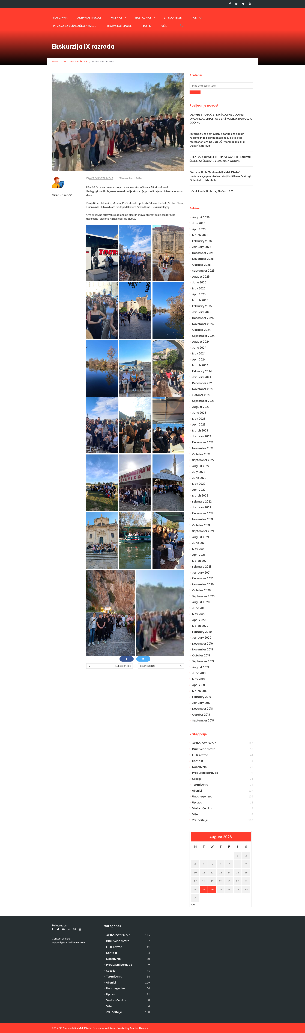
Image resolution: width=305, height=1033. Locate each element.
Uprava (197, 802)
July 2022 (198, 472)
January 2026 (201, 247)
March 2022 (200, 495)
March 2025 (200, 300)
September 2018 (203, 720)
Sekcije (196, 779)
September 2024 (203, 336)
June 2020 (199, 608)
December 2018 (202, 709)
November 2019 (202, 649)
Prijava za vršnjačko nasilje (74, 26)
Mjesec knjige (123, 666)
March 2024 (200, 365)
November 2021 (202, 519)
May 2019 (198, 679)
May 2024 (199, 353)
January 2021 (201, 572)
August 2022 (201, 466)
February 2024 (202, 371)
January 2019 (201, 703)
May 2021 (198, 549)
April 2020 (199, 620)
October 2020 (201, 590)
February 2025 (202, 306)
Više (164, 26)
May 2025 (198, 288)
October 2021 (201, 525)
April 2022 (198, 490)
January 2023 (201, 436)
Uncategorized (202, 796)
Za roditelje (173, 17)
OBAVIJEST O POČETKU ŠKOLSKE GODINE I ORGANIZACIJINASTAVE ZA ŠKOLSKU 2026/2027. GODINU (221, 118)
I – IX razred (200, 755)
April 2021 (198, 555)
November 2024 (203, 324)
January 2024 (201, 377)
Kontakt (198, 17)
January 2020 (201, 637)
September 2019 (203, 661)
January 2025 (201, 312)
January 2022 (201, 507)
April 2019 (198, 685)
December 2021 (202, 513)
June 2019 (199, 673)
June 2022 (199, 478)
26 (212, 889)
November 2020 (203, 584)
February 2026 (202, 241)
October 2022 (201, 454)
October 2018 (201, 715)
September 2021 (203, 531)
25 (203, 889)
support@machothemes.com (68, 942)
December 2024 (203, 318)
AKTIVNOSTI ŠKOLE (89, 17)
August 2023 (201, 407)
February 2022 (202, 501)
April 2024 (199, 359)
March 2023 (200, 430)
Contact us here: (61, 938)
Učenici (116, 17)
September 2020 (203, 596)
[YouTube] (250, 4)
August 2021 (200, 537)
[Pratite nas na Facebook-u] (230, 4)
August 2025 (201, 276)
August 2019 (200, 667)
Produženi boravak (205, 773)
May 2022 (198, 484)
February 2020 (202, 632)
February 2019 (201, 697)
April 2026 (199, 229)
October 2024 (201, 330)
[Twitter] (243, 4)
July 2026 (198, 223)
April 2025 (199, 294)
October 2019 (201, 655)
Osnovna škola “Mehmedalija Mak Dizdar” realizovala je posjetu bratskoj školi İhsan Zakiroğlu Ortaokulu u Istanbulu (221, 176)
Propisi (146, 26)
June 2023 (199, 413)
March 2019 (200, 691)
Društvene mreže (203, 749)
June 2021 (198, 543)
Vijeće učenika (202, 808)
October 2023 (201, 395)
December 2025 (203, 253)
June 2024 (199, 348)
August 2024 (201, 342)
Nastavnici (143, 17)
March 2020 (200, 626)
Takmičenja (200, 785)
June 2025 (199, 282)
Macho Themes (139, 1028)
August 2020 (201, 602)
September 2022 (203, 460)
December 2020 (203, 578)
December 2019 (202, 643)
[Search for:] (221, 85)
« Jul (193, 904)
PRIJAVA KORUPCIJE (119, 26)
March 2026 (200, 235)
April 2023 (198, 424)
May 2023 (198, 419)
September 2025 (203, 270)
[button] (181, 25)
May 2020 (198, 614)
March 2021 (199, 561)
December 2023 (202, 383)
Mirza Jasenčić (62, 195)
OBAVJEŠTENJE (147, 666)
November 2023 (203, 389)
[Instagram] (237, 4)
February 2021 (201, 566)
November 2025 (203, 259)
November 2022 (203, 448)
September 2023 (203, 401)
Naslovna (60, 17)
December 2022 (202, 442)
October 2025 (201, 265)
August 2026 (201, 217)
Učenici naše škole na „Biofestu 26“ (211, 191)
